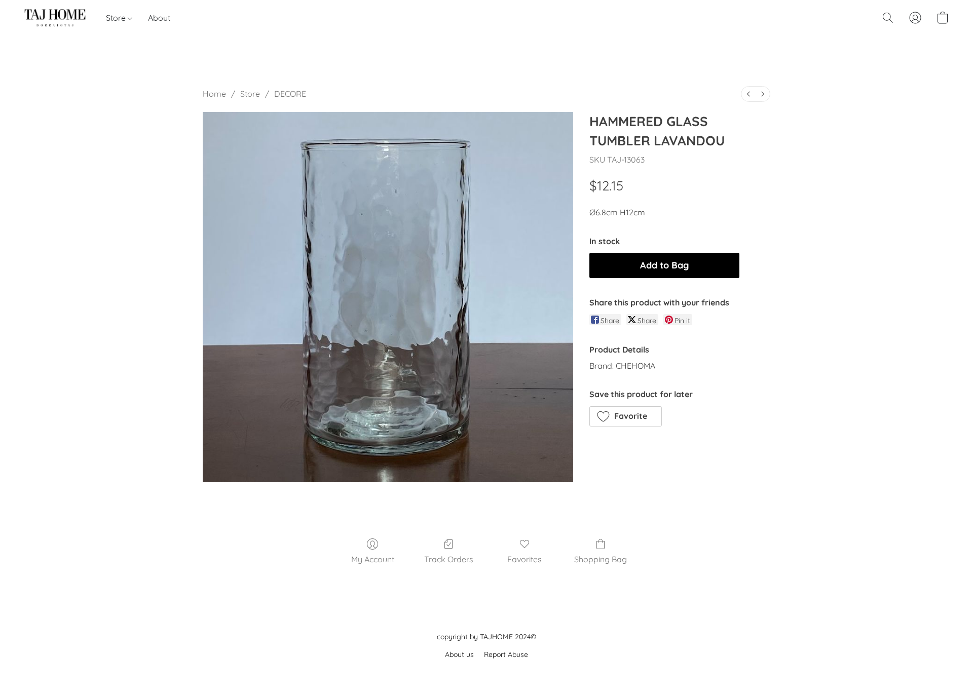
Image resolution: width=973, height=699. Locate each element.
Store (117, 18)
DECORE (290, 94)
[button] (55, 17)
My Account (372, 559)
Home (214, 94)
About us (459, 654)
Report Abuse (506, 654)
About (159, 18)
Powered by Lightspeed (486, 672)
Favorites (524, 559)
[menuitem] (748, 94)
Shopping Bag (600, 559)
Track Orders (448, 559)
